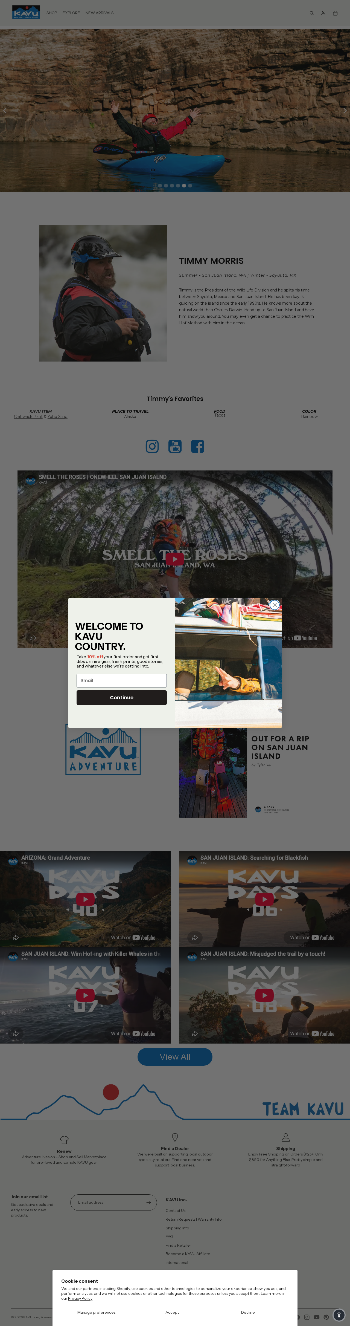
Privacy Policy (80, 1298)
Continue (121, 697)
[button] (339, 1315)
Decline (248, 1312)
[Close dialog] (274, 605)
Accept (172, 1312)
